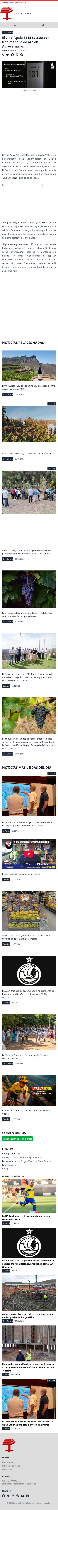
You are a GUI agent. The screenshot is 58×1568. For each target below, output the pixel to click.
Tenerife (6, 1374)
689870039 (16, 1481)
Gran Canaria (8, 33)
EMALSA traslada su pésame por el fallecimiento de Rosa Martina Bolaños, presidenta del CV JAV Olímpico (28, 994)
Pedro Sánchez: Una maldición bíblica (21, 873)
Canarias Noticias (9, 50)
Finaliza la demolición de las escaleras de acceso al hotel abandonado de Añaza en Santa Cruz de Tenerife (28, 1367)
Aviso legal (7, 1469)
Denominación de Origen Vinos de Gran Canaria (26, 1161)
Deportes (6, 1223)
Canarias (6, 686)
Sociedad (6, 1003)
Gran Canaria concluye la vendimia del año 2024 (26, 453)
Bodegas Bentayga (11, 1153)
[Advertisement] (29, 124)
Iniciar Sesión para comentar (17, 1138)
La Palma (6, 831)
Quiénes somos (9, 1462)
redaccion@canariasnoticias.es (22, 1483)
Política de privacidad (12, 1466)
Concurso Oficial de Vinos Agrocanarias (22, 1157)
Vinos (5, 1168)
